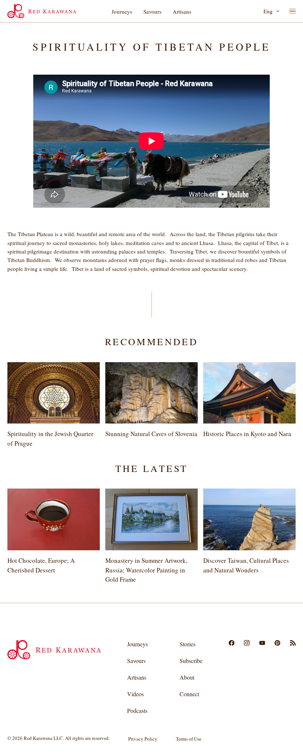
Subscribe (191, 660)
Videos (135, 694)
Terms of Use (188, 738)
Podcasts (137, 710)
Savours (152, 11)
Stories (187, 644)
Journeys (122, 11)
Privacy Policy (142, 738)
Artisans (182, 11)
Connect (189, 694)
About (187, 677)
